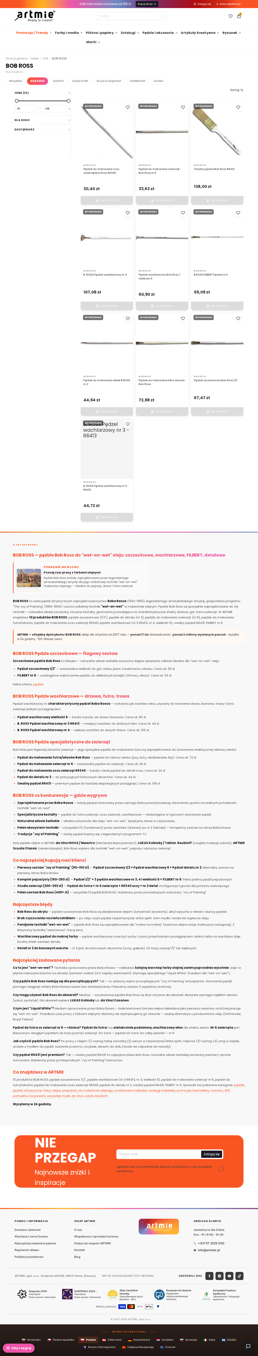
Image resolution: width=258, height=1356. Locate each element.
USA (45, 58)
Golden (158, 81)
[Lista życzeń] (231, 16)
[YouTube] (229, 1276)
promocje (184, 1090)
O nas (78, 1229)
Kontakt (79, 1250)
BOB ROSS (37, 81)
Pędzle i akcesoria (158, 32)
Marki (91, 42)
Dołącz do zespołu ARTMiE (92, 1243)
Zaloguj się (204, 4)
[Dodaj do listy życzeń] (127, 107)
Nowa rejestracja (230, 4)
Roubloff (101, 1096)
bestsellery (201, 1090)
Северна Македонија (138, 1347)
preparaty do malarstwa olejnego (87, 1090)
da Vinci (77, 1096)
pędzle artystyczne (27, 1090)
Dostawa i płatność (28, 1229)
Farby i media (67, 32)
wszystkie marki (58, 1096)
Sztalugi (128, 32)
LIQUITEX (58, 81)
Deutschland (139, 1340)
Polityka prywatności (29, 1256)
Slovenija (188, 1340)
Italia (209, 1340)
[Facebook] (209, 1276)
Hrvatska (164, 1340)
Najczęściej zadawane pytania (35, 1243)
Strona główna (16, 58)
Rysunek (230, 32)
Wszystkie (15, 81)
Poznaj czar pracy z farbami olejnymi (72, 572)
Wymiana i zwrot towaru (31, 1236)
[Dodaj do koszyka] (107, 200)
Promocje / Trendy (32, 32)
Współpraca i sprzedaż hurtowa (96, 1236)
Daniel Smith (80, 81)
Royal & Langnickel (109, 81)
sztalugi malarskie (162, 1090)
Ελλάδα (229, 1340)
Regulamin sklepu (27, 1250)
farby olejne (52, 1090)
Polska (88, 1340)
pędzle (38, 684)
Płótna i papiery (100, 32)
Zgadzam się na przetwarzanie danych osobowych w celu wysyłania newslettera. (164, 1169)
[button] (236, 90)
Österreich (112, 1340)
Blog (77, 1256)
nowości (217, 1090)
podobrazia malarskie (131, 1090)
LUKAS (89, 1096)
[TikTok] (239, 1276)
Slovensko (31, 1340)
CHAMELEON (137, 81)
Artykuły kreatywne (198, 32)
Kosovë (167, 1347)
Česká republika (60, 1340)
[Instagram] (219, 1276)
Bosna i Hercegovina (99, 1347)
